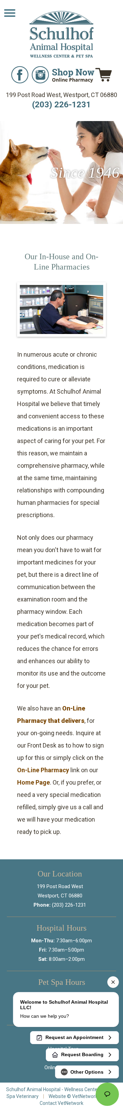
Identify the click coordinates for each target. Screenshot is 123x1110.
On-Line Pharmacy (43, 770)
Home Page (33, 782)
